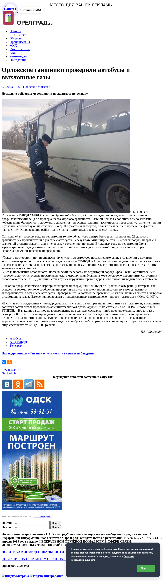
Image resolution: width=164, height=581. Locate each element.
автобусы (16, 338)
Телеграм (16, 345)
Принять (146, 568)
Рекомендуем (19, 56)
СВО (13, 52)
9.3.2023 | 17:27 (12, 86)
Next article (9, 373)
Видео (22, 34)
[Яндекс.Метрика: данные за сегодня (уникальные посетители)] (15, 576)
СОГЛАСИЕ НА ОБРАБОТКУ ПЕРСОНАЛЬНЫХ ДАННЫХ (47, 559)
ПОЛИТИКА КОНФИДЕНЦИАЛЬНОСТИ (33, 552)
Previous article (11, 369)
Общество (16, 38)
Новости (15, 31)
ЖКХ (13, 45)
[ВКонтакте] (4, 362)
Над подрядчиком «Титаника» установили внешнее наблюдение (48, 353)
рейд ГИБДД (18, 342)
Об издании (18, 60)
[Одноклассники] (9, 362)
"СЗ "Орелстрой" (42, 516)
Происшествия (20, 42)
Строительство (20, 49)
